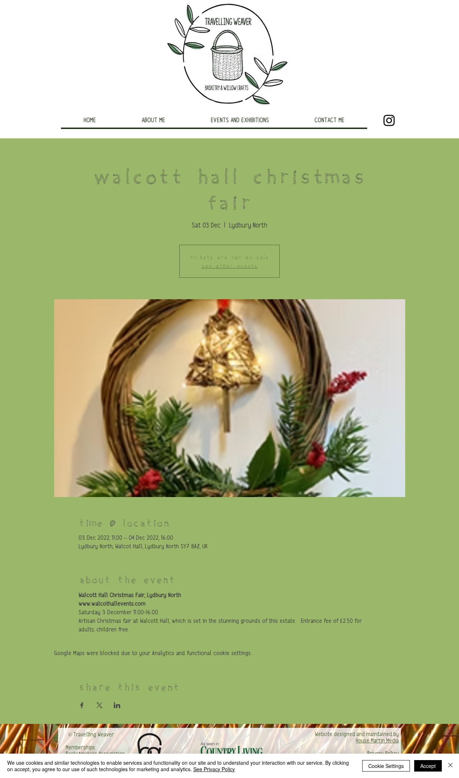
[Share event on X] (99, 705)
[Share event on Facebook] (82, 705)
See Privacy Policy (214, 769)
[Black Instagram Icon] (389, 120)
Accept (428, 765)
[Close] (450, 765)
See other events (230, 265)
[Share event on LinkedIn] (117, 705)
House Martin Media (377, 741)
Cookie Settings (386, 765)
